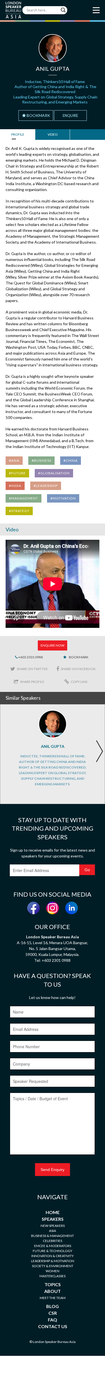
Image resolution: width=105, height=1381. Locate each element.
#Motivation (63, 498)
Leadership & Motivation (52, 1261)
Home (53, 1212)
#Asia (14, 460)
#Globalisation (54, 473)
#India (15, 486)
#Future (17, 473)
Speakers (53, 1219)
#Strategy (19, 511)
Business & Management (52, 1236)
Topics (53, 1284)
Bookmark (38, 115)
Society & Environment (52, 1266)
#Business (41, 460)
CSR (52, 1313)
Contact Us (52, 1326)
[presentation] (99, 751)
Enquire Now (52, 645)
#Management (23, 498)
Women (52, 1271)
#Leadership (46, 486)
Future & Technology (52, 1251)
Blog (52, 1306)
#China (71, 460)
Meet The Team (53, 1298)
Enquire (70, 115)
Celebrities (52, 1241)
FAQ (52, 1319)
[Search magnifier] (63, 10)
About (52, 1291)
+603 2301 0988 (30, 657)
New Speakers (53, 1226)
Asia (52, 1231)
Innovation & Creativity (52, 1256)
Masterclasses (52, 1276)
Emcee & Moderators (52, 1246)
